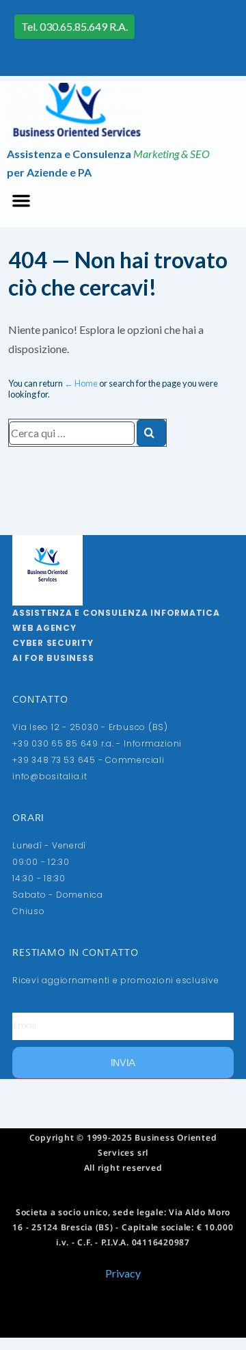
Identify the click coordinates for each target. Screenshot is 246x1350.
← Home (81, 383)
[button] (21, 200)
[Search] (151, 432)
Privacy (123, 1273)
